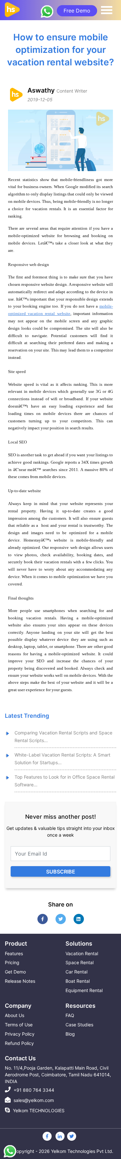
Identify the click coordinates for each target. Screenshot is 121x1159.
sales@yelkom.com (33, 1100)
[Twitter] (71, 1136)
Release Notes (20, 981)
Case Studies (79, 1024)
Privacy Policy (20, 1034)
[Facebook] (47, 1136)
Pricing (12, 962)
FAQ (70, 1015)
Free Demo (77, 10)
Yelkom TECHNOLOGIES (38, 1110)
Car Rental (76, 971)
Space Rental (80, 962)
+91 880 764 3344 (33, 1090)
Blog (70, 1034)
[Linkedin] (60, 1136)
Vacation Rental (82, 953)
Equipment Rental (84, 990)
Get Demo (15, 971)
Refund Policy (19, 1043)
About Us (14, 1015)
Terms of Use (19, 1024)
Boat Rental (78, 981)
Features (14, 953)
